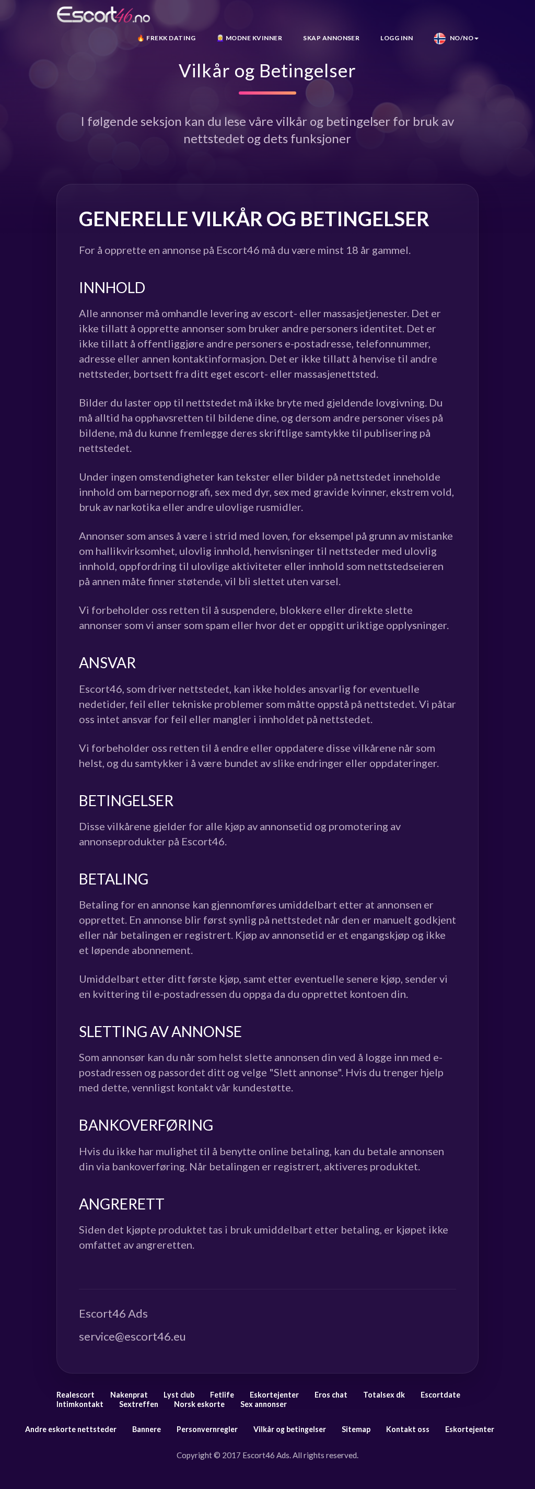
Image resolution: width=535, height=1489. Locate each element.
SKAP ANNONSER (331, 38)
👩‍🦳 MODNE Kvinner (249, 38)
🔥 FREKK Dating (166, 38)
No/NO (459, 38)
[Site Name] (103, 14)
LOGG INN (396, 38)
